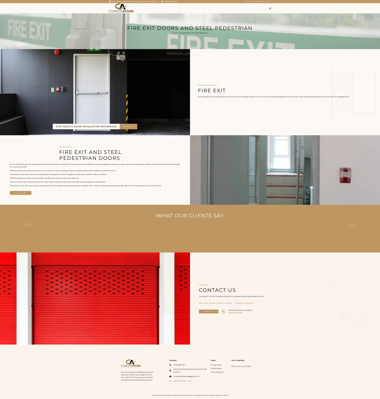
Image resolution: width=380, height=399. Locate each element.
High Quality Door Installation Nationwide (86, 126)
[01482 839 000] (223, 311)
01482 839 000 (235, 313)
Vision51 (225, 395)
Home (174, 33)
